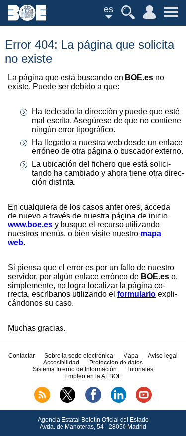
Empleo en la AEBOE (93, 376)
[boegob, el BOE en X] (67, 400)
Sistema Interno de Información (75, 369)
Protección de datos (116, 362)
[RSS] (42, 400)
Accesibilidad (61, 362)
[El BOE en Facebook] (93, 400)
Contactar (21, 355)
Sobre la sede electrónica (78, 355)
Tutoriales (139, 369)
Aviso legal (163, 355)
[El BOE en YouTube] (144, 400)
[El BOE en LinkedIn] (118, 400)
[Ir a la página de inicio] (27, 18)
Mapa (130, 355)
